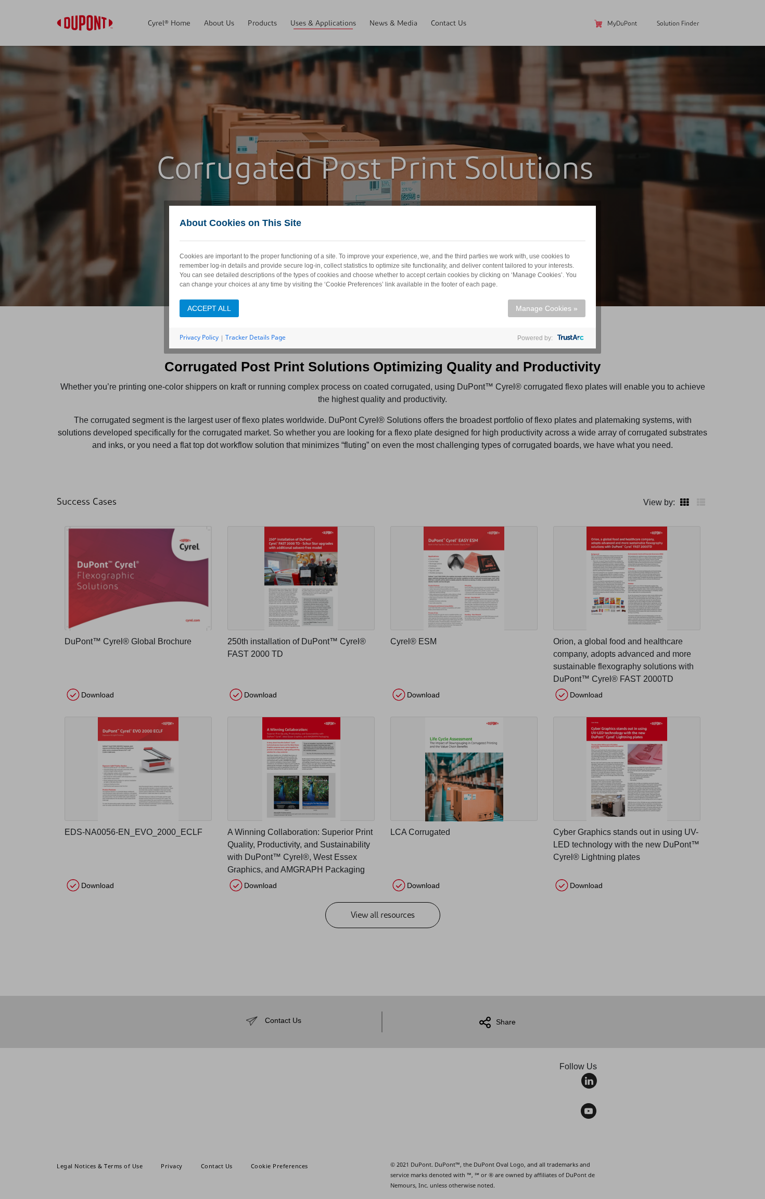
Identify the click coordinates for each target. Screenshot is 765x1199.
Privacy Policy (199, 337)
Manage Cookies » (547, 308)
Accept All (209, 308)
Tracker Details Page (255, 337)
